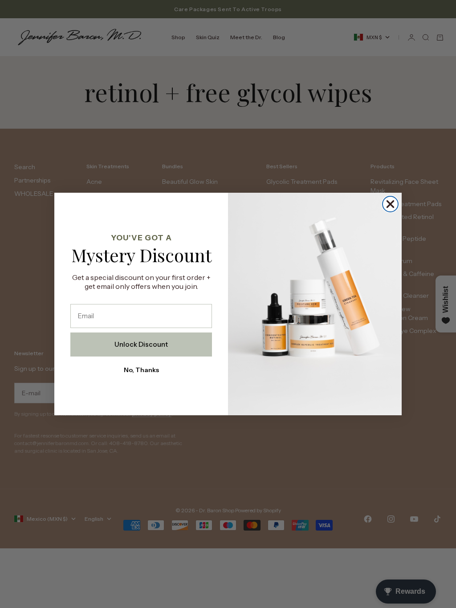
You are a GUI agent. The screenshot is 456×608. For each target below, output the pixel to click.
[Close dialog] (390, 204)
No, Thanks (141, 370)
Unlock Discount (141, 344)
